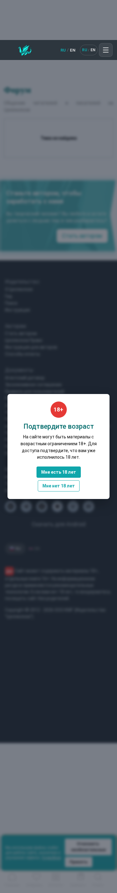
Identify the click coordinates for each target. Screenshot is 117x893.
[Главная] (24, 50)
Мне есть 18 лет (58, 472)
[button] (106, 50)
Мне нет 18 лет (58, 485)
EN (73, 50)
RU (63, 50)
